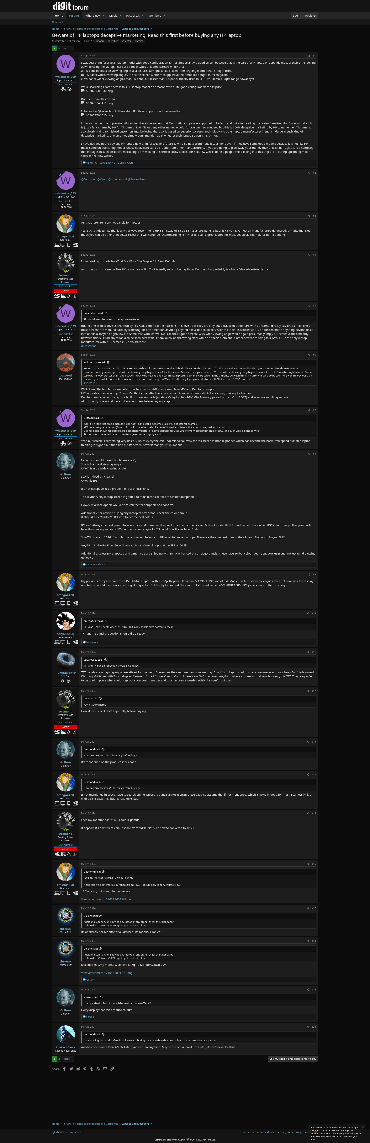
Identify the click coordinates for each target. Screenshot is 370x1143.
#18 (314, 941)
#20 (314, 1026)
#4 (314, 254)
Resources (133, 15)
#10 (314, 613)
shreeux (65, 929)
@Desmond (89, 179)
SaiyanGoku (65, 634)
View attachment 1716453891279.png (107, 973)
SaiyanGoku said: (93, 659)
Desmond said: (92, 749)
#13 (314, 741)
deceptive (113, 41)
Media (113, 15)
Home (59, 15)
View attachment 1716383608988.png (107, 899)
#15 (314, 813)
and (96, 564)
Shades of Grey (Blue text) (70, 1132)
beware (100, 41)
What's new (93, 15)
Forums (74, 15)
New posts (58, 22)
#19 (314, 989)
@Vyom (102, 179)
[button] (103, 15)
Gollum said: (91, 698)
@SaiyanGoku (137, 179)
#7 (314, 410)
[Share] (309, 56)
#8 (314, 453)
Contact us (248, 1132)
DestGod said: (91, 418)
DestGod (66, 375)
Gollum (65, 474)
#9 (314, 574)
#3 (314, 216)
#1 (314, 56)
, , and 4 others (109, 162)
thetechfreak (65, 1047)
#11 (314, 652)
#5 (314, 305)
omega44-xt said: (93, 313)
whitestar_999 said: (94, 362)
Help (299, 1132)
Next (67, 48)
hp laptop (126, 41)
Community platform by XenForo (185, 1139)
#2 (314, 172)
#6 (314, 354)
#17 (314, 908)
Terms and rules (266, 1132)
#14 (314, 774)
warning (139, 41)
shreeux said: (91, 997)
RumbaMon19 (66, 672)
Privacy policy (285, 1132)
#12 (314, 691)
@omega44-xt (117, 179)
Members (154, 15)
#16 (314, 864)
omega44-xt (65, 236)
